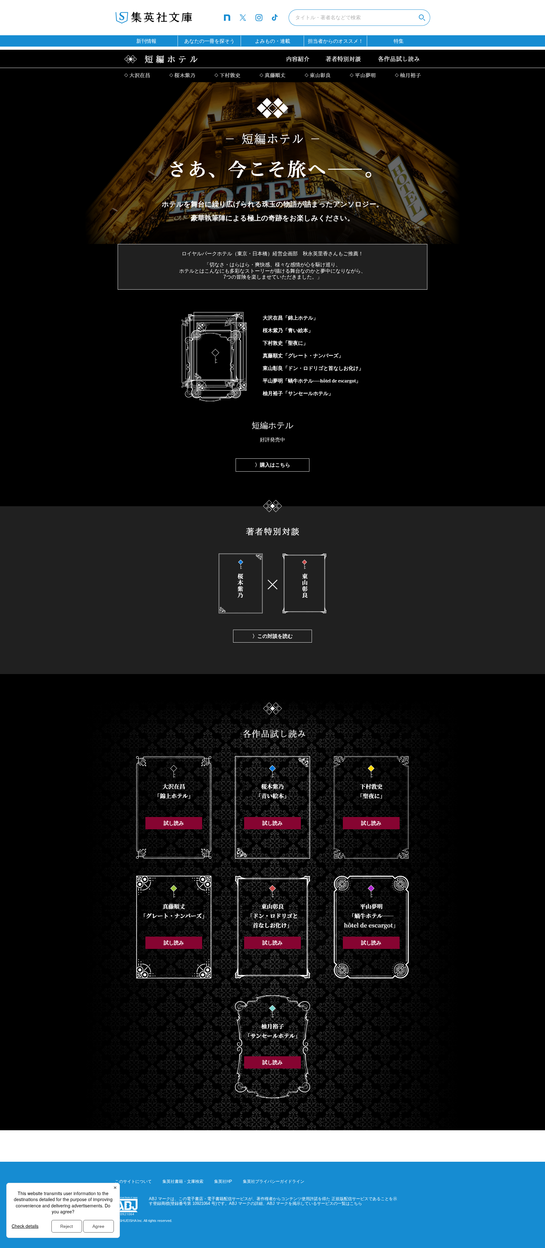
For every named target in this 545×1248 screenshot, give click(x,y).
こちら (356, 1203)
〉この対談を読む (272, 636)
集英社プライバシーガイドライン (273, 1181)
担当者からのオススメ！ (335, 41)
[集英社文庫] (154, 16)
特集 (399, 41)
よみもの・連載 (272, 41)
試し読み (174, 823)
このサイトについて (133, 1181)
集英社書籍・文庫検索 (182, 1181)
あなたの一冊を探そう (209, 41)
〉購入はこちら (272, 465)
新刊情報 (146, 41)
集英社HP (223, 1181)
